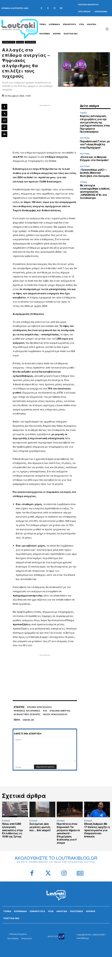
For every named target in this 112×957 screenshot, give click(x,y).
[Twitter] (47, 8)
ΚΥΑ (45, 710)
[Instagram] (54, 8)
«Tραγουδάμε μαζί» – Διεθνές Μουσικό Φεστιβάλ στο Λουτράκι (95, 173)
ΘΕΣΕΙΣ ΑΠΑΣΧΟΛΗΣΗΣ (55, 714)
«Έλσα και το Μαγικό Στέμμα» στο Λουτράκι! (94, 158)
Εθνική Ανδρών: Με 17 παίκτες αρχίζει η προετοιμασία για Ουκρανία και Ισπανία (97, 830)
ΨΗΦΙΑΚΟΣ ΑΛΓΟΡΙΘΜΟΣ (27, 710)
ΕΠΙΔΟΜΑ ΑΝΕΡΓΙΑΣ (60, 710)
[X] (4, 114)
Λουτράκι (85, 138)
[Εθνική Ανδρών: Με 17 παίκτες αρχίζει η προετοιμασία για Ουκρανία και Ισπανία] (97, 809)
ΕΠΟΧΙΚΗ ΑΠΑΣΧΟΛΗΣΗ (39, 706)
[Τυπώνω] (4, 134)
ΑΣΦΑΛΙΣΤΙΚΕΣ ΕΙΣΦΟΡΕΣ (27, 714)
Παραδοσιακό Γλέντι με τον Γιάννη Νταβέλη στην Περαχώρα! (95, 144)
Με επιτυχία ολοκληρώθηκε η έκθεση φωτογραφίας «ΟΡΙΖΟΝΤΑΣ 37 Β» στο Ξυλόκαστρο (94, 191)
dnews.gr (28, 719)
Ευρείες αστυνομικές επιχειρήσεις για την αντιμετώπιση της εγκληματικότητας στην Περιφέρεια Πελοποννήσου (95, 124)
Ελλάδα (20, 42)
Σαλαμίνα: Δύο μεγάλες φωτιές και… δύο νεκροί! (40, 827)
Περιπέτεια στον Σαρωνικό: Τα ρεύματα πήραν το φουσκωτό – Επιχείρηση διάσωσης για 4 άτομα (68, 833)
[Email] (4, 120)
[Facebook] (41, 8)
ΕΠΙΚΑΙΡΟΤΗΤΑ (8, 42)
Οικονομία (30, 42)
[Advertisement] (45, 127)
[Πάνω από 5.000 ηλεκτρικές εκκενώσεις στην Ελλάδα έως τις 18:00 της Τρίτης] (15, 809)
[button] (107, 28)
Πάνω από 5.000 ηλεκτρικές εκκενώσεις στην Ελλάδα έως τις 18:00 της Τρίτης (12, 830)
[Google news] (61, 8)
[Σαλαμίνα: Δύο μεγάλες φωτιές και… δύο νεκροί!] (42, 809)
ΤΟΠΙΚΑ (83, 112)
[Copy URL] (4, 127)
